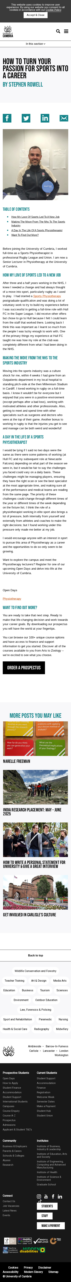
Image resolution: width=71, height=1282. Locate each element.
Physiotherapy (12, 598)
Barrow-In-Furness (57, 1046)
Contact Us (9, 1201)
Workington (61, 1055)
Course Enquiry (11, 1111)
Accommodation (12, 1092)
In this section (35, 44)
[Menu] (61, 31)
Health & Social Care (15, 1029)
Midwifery (62, 1029)
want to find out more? (25, 234)
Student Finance (12, 1088)
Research (8, 1165)
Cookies (13, 1268)
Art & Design (38, 981)
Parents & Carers (12, 1151)
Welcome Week (45, 1097)
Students (47, 1206)
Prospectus (9, 1120)
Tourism (45, 990)
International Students (15, 1101)
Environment (21, 1000)
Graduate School (46, 1184)
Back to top (35, 955)
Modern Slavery (33, 1272)
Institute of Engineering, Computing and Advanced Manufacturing (51, 1164)
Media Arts (60, 981)
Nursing (63, 1019)
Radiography (41, 1029)
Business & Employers (15, 1146)
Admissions (9, 1125)
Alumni (6, 1160)
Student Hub (44, 1111)
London (63, 1051)
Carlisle (33, 1051)
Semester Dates (46, 1101)
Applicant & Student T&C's (17, 1129)
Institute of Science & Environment (49, 1178)
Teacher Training (14, 981)
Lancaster (49, 1051)
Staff (45, 1216)
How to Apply (10, 1083)
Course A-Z (9, 1115)
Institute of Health (47, 1172)
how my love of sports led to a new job (35, 216)
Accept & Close (35, 15)
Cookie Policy (53, 10)
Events (6, 1215)
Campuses (8, 1106)
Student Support (12, 1097)
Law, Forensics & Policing (35, 1010)
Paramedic (45, 1019)
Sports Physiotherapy (47, 296)
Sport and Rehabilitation (17, 1019)
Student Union (45, 1115)
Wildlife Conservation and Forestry (35, 971)
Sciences (62, 990)
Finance (41, 1088)
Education (9, 990)
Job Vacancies (11, 1206)
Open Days (9, 1078)
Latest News (10, 1211)
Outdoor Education (46, 1000)
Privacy (28, 1268)
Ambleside (34, 1046)
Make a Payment (46, 1106)
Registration (43, 1092)
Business (27, 990)
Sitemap (53, 1272)
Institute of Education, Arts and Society (52, 1155)
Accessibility (10, 1272)
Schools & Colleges (13, 1156)
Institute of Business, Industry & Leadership (49, 1148)
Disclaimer (44, 1268)
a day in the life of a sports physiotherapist (36, 230)
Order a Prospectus (24, 668)
